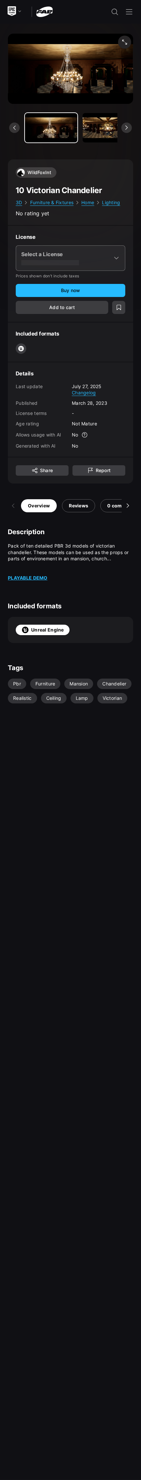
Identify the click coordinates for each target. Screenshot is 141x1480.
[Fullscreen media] (124, 42)
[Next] (128, 506)
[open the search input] (115, 12)
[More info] (85, 435)
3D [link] (19, 202)
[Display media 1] (109, 127)
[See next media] (126, 128)
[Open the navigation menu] (129, 12)
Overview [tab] (39, 505)
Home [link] (87, 202)
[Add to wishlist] (118, 307)
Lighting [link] (111, 202)
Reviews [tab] (78, 505)
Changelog (84, 392)
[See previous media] (14, 128)
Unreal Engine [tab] (47, 630)
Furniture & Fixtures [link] (52, 202)
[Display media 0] (51, 127)
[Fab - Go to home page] (44, 11)
